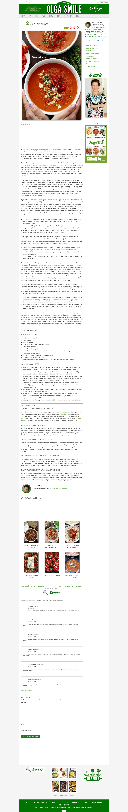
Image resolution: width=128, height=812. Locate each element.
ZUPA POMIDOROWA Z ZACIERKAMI (72, 577)
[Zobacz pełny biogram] (68, 489)
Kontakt (86, 803)
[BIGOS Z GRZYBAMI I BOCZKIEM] (31, 542)
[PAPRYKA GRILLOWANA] (51, 573)
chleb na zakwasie (44, 477)
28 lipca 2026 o (32, 608)
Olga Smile (32, 28)
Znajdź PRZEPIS (91, 66)
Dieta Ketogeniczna (92, 48)
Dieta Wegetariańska (92, 53)
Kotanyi (64, 269)
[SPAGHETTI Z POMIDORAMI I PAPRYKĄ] (51, 542)
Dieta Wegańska (91, 51)
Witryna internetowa (26, 730)
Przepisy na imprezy (92, 64)
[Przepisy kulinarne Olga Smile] (64, 9)
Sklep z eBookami (64, 805)
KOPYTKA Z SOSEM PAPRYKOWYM (72, 546)
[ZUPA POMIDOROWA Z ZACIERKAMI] (72, 573)
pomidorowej (40, 152)
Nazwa (23, 718)
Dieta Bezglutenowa (92, 45)
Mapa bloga (65, 803)
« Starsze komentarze (26, 690)
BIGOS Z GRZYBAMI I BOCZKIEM (31, 546)
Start (28, 803)
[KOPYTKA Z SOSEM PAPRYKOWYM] (72, 542)
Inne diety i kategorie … (93, 61)
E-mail (22, 724)
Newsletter (54, 803)
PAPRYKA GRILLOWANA (52, 576)
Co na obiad (90, 56)
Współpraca (75, 803)
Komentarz (24, 702)
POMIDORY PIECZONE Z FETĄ (31, 577)
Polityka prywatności (40, 803)
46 (67, 27)
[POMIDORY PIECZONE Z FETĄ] (31, 573)
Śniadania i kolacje (91, 58)
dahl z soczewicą (57, 152)
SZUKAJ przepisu (97, 803)
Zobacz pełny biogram (60, 488)
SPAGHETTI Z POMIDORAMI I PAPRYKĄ (52, 546)
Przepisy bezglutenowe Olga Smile (64, 795)
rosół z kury (63, 414)
